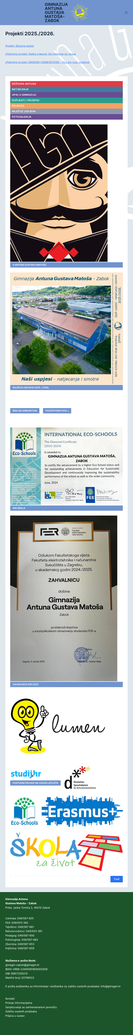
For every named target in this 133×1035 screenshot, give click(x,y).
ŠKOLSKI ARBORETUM (25, 410)
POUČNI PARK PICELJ (57, 410)
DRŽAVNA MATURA (24, 83)
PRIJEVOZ (18, 105)
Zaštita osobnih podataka (21, 1011)
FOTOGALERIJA (21, 116)
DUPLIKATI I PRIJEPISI (25, 100)
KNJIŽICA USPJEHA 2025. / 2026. (31, 387)
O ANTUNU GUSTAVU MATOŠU (29, 264)
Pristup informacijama (18, 1002)
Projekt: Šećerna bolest (19, 45)
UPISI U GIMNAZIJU (24, 94)
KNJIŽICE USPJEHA (24, 111)
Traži (117, 879)
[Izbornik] (126, 12)
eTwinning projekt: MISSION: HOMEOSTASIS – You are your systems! (47, 62)
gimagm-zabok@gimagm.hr (22, 965)
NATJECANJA (20, 89)
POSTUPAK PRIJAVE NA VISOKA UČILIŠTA (35, 783)
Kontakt (10, 998)
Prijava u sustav (15, 1015)
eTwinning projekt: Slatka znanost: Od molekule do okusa (40, 54)
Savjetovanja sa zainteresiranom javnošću (31, 1007)
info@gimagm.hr (111, 986)
